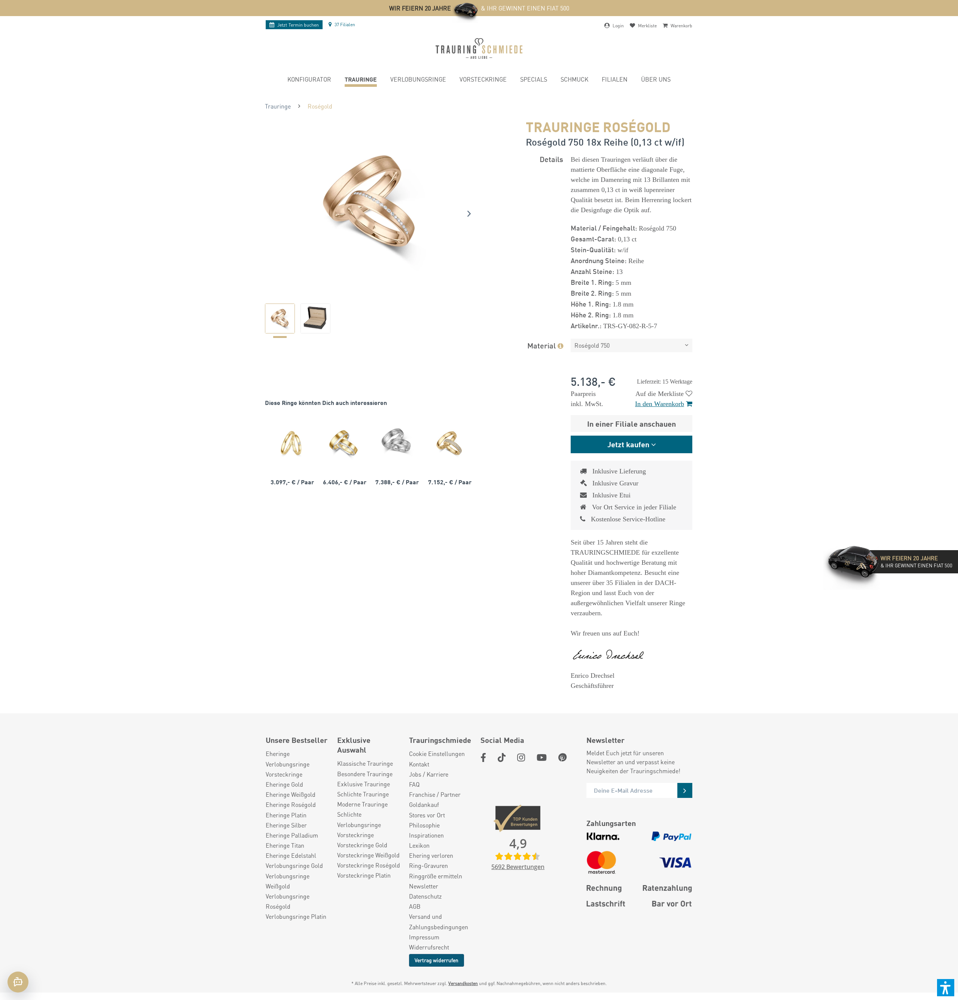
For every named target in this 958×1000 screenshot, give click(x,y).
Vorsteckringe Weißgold (368, 855)
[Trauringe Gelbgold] (291, 443)
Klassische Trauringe (365, 763)
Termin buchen (298, 25)
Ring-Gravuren (428, 865)
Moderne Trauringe (362, 804)
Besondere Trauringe (365, 774)
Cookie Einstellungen (437, 753)
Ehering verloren (431, 855)
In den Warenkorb (659, 404)
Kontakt (419, 764)
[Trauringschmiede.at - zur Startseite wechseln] (479, 48)
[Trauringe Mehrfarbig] (343, 443)
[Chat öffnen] (17, 982)
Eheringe (278, 753)
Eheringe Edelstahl (291, 855)
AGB (415, 906)
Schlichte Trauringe (363, 794)
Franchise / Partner (435, 794)
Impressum (424, 937)
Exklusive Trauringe (363, 784)
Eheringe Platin (286, 815)
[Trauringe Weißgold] (396, 443)
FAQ (414, 784)
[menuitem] (309, 80)
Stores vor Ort (427, 815)
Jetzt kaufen (628, 444)
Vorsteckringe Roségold (368, 865)
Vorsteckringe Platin (364, 875)
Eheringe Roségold (291, 804)
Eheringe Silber (286, 825)
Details (551, 159)
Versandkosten (463, 983)
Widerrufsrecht (429, 947)
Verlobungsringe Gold (294, 865)
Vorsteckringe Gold (362, 845)
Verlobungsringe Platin (296, 916)
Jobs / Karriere (428, 774)
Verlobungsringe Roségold (287, 901)
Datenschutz (425, 896)
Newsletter (423, 886)
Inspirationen (426, 835)
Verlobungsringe (287, 764)
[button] (945, 987)
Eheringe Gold (284, 784)
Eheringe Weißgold (290, 794)
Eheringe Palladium (292, 835)
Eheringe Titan (285, 845)
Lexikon (419, 845)
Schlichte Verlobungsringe (359, 819)
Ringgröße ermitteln (435, 876)
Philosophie (424, 825)
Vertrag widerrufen (436, 960)
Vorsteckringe (284, 774)
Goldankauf (424, 804)
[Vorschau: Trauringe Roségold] (280, 318)
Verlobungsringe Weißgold (287, 881)
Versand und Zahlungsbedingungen (438, 921)
